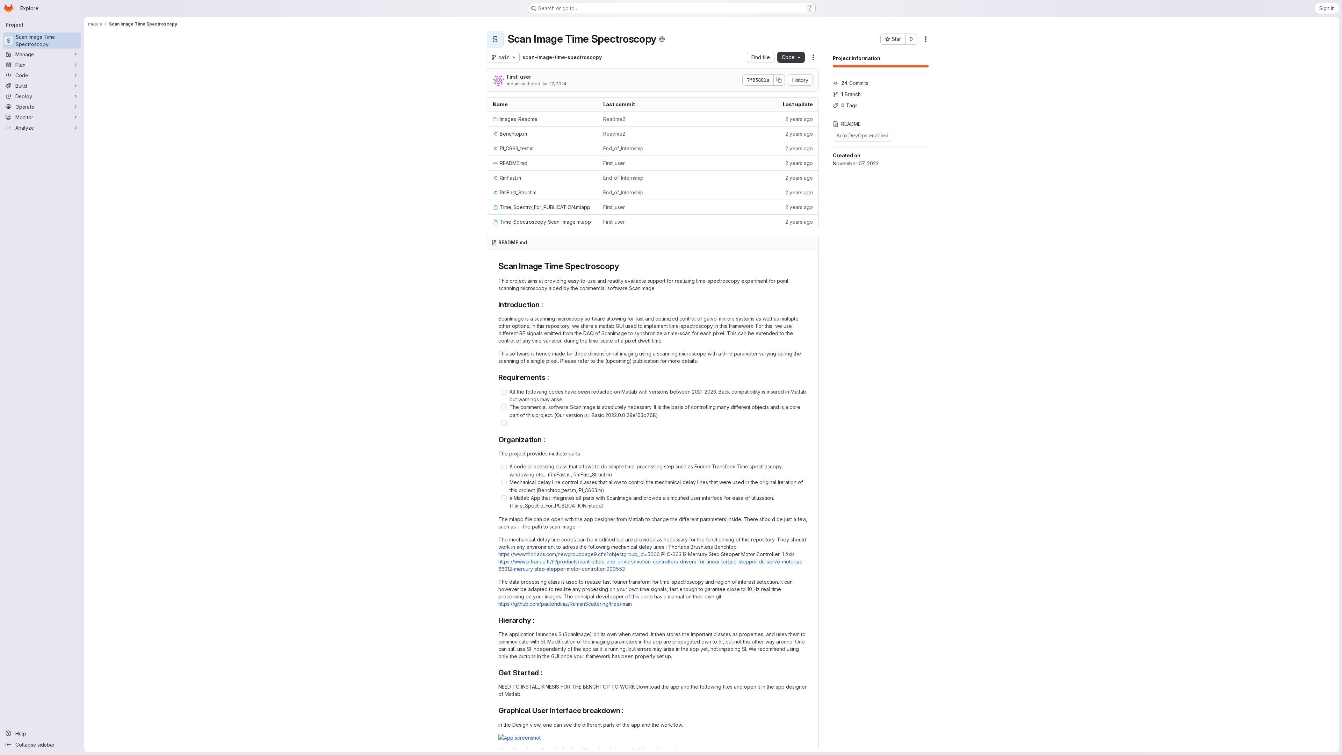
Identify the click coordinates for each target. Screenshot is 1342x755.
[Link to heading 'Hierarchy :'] (538, 620)
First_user (519, 77)
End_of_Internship (623, 148)
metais (514, 83)
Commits (854, 83)
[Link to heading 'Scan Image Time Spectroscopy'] (623, 266)
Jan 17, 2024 (554, 83)
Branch (851, 94)
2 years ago (799, 119)
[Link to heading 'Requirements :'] (553, 377)
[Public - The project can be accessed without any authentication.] (662, 39)
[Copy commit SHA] (779, 80)
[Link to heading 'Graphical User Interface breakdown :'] (627, 710)
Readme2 (614, 119)
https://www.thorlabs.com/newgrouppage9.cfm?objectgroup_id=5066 (579, 554)
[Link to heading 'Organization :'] (549, 439)
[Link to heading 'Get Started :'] (546, 672)
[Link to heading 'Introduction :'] (547, 304)
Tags (849, 105)
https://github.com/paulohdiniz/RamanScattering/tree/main (565, 604)
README (851, 124)
